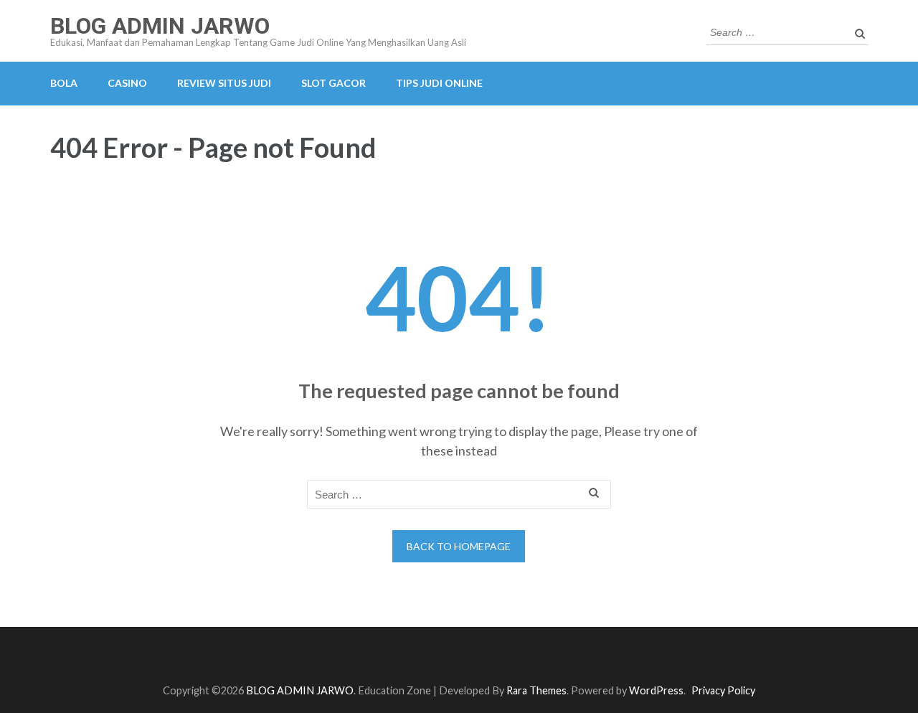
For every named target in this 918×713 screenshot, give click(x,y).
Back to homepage (459, 546)
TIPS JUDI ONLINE (439, 83)
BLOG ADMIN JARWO (160, 25)
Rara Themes (536, 690)
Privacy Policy (723, 690)
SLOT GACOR (333, 83)
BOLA (63, 83)
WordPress (656, 690)
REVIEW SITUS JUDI (224, 83)
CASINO (127, 83)
